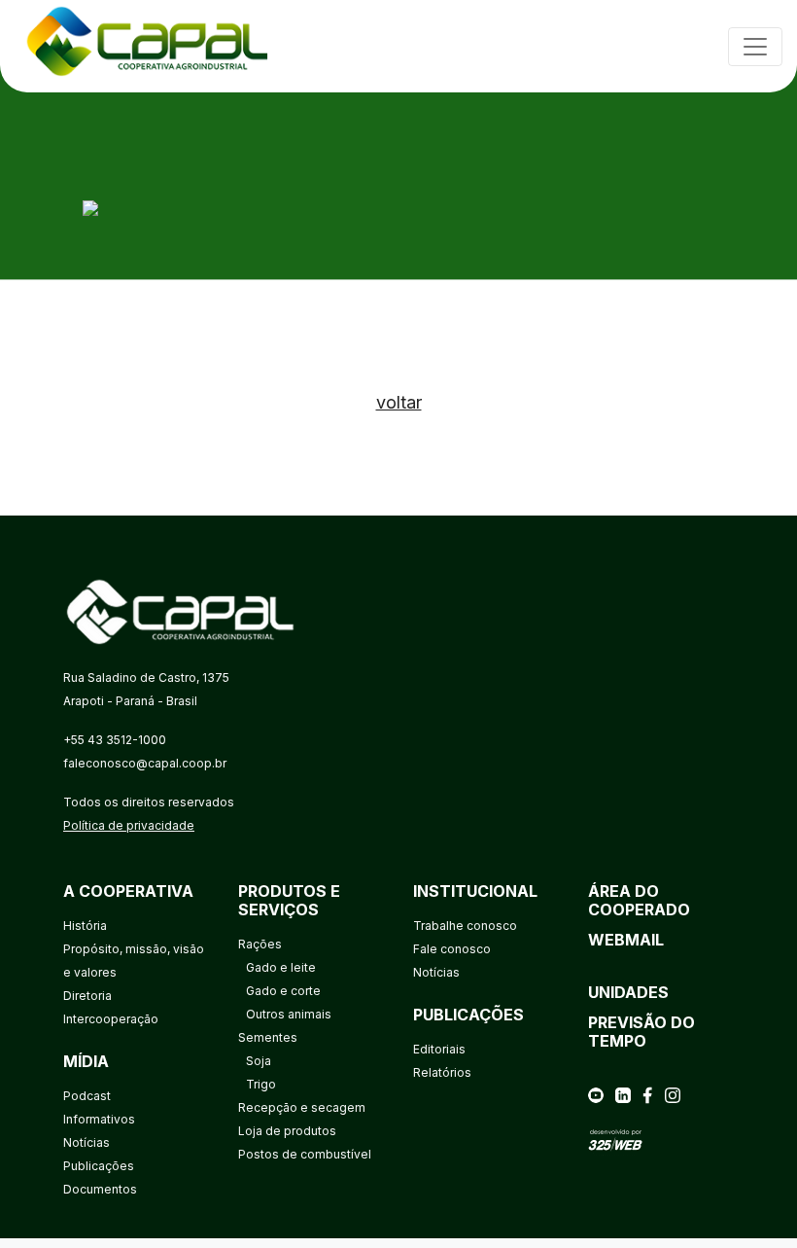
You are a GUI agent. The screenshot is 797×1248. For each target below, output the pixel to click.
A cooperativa (128, 891)
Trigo (261, 1084)
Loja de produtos (287, 1130)
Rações (260, 944)
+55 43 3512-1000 (114, 739)
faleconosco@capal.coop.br (144, 763)
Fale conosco (452, 949)
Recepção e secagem (301, 1107)
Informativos (99, 1119)
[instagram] (672, 1093)
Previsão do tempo (641, 1032)
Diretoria (87, 995)
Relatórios (442, 1072)
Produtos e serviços (289, 900)
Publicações (98, 1166)
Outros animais (288, 1014)
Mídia (86, 1061)
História (85, 925)
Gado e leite (281, 967)
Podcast (87, 1095)
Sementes (267, 1037)
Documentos (100, 1189)
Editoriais (439, 1049)
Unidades (628, 992)
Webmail (626, 939)
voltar (399, 402)
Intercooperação (110, 1019)
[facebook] (647, 1093)
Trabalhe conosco (465, 925)
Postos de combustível (304, 1154)
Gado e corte (283, 990)
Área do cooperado (639, 900)
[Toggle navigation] (755, 46)
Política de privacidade (128, 825)
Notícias (86, 1142)
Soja (258, 1060)
